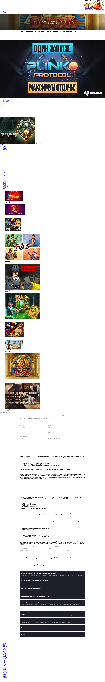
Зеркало (4, 2)
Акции (4, 641)
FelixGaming (5, 187)
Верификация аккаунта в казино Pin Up (41, 418)
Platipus (4, 171)
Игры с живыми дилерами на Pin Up (55, 417)
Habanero (4, 184)
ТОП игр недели (6, 100)
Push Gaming (5, 161)
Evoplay (4, 182)
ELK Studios (5, 165)
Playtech (4, 653)
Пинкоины (5, 638)
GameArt (4, 183)
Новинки (4, 146)
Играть (1, 105)
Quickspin (4, 158)
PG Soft (4, 179)
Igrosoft (4, 168)
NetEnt (4, 645)
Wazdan (4, 175)
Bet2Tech (4, 676)
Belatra (4, 170)
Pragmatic (4, 163)
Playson (4, 164)
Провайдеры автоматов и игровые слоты (41, 417)
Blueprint (4, 160)
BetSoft (4, 178)
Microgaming (5, 646)
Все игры (4, 189)
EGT (3, 167)
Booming (4, 173)
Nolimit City (5, 169)
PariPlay (4, 177)
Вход (3, 4)
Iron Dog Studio (5, 186)
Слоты (4, 147)
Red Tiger (4, 162)
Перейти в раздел (52, 23)
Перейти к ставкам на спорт (12, 37)
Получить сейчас (89, 8)
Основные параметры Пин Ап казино (26, 415)
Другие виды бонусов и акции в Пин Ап (27, 417)
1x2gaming (5, 185)
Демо (9, 201)
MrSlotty (4, 176)
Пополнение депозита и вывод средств (27, 418)
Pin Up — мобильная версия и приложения (70, 417)
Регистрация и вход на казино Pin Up (56, 415)
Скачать (4, 9)
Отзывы (4, 7)
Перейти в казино (3, 37)
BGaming (4, 174)
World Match (5, 181)
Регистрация (5, 8)
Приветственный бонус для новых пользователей (72, 415)
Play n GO (4, 156)
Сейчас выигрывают (6, 101)
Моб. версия (5, 3)
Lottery (4, 188)
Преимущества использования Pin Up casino (41, 415)
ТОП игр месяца (6, 102)
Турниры (4, 643)
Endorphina (5, 157)
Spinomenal (5, 166)
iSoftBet (4, 172)
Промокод (4, 6)
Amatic (4, 155)
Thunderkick (5, 159)
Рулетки (4, 148)
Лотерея (4, 640)
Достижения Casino (6, 639)
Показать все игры (3, 412)
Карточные (5, 149)
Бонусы (4, 5)
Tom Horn (4, 180)
